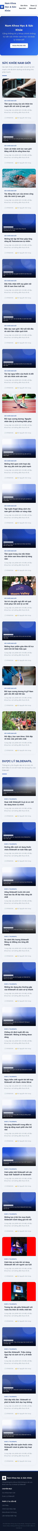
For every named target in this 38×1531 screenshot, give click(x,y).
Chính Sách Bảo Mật (9, 1509)
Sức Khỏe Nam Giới (23, 7)
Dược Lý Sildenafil (33, 7)
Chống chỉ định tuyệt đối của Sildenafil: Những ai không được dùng (18, 1034)
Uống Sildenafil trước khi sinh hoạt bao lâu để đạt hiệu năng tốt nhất (18, 894)
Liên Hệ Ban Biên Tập (9, 1516)
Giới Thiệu (5, 1505)
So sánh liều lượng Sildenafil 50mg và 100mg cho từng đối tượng (16, 942)
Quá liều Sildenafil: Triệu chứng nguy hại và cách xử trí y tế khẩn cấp (18, 1354)
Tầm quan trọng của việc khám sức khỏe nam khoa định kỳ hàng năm (18, 556)
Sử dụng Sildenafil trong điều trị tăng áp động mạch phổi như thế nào (18, 1127)
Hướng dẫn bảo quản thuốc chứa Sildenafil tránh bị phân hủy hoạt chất (18, 1447)
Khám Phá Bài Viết (19, 45)
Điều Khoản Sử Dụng (9, 1512)
